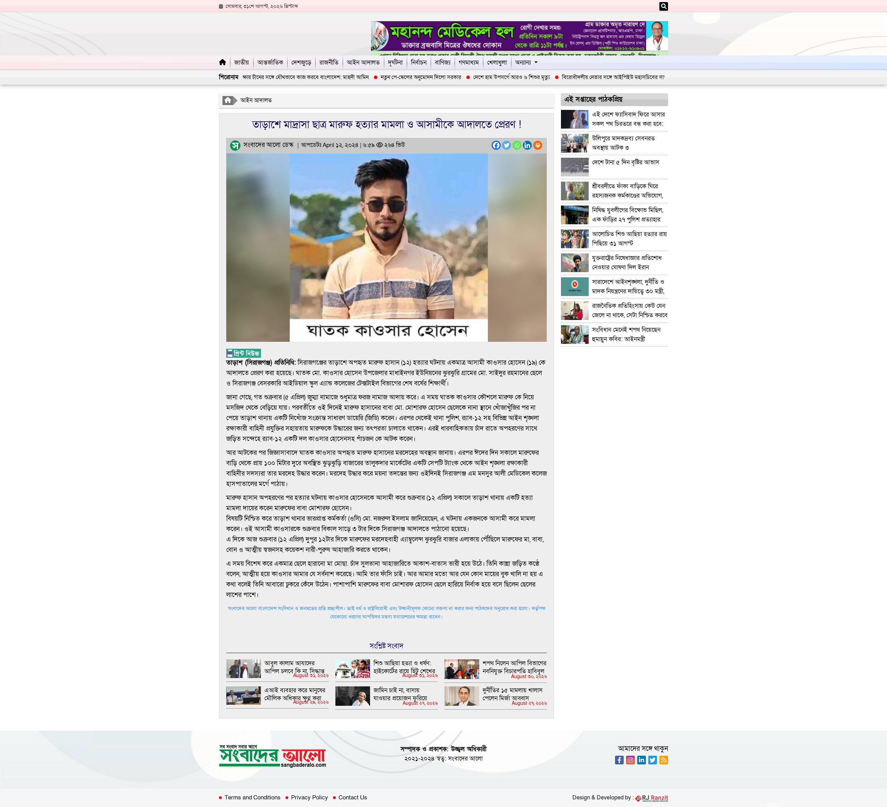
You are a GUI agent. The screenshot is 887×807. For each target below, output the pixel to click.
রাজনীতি (329, 63)
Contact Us (353, 797)
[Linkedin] (527, 145)
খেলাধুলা (497, 63)
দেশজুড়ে (301, 63)
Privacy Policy (309, 797)
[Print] (537, 145)
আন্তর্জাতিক (270, 63)
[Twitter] (506, 145)
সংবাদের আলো (465, 759)
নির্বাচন (419, 63)
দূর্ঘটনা (395, 63)
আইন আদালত (363, 63)
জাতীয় (241, 63)
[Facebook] (496, 145)
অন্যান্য (523, 63)
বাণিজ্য (442, 63)
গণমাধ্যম (469, 63)
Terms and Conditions (253, 797)
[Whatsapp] (516, 145)
